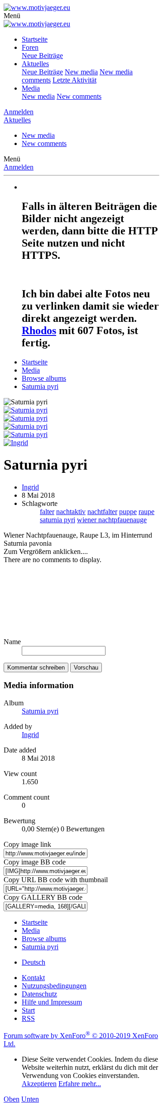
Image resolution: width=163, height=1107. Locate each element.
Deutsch (33, 962)
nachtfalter (102, 511)
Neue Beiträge (42, 55)
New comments (79, 96)
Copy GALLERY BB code (43, 897)
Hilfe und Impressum (52, 1002)
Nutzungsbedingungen (54, 986)
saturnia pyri (57, 520)
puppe (128, 511)
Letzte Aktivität (74, 80)
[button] (12, 15)
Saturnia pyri (40, 711)
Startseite (35, 39)
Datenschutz (39, 994)
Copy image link (27, 844)
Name (12, 642)
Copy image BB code (35, 862)
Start (28, 1010)
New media (81, 72)
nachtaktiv (71, 511)
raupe (146, 511)
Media (31, 88)
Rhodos (39, 330)
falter (47, 511)
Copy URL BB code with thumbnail (56, 880)
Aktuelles (35, 64)
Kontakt (33, 977)
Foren (30, 47)
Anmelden (19, 167)
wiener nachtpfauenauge (112, 520)
